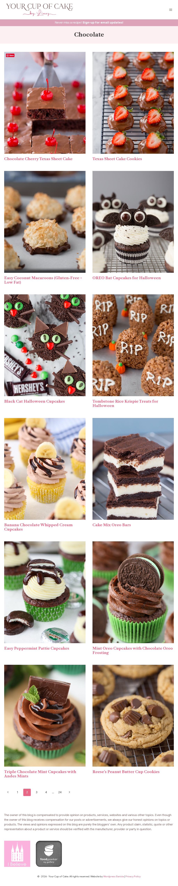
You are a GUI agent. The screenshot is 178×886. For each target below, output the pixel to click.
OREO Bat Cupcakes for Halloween (126, 278)
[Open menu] (170, 9)
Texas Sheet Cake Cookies (117, 159)
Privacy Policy (133, 876)
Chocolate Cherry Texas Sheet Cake (38, 159)
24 (60, 792)
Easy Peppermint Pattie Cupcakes (36, 648)
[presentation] (45, 103)
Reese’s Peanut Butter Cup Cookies (126, 772)
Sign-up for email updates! (103, 22)
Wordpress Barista (113, 876)
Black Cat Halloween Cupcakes (34, 401)
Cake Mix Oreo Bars (111, 525)
